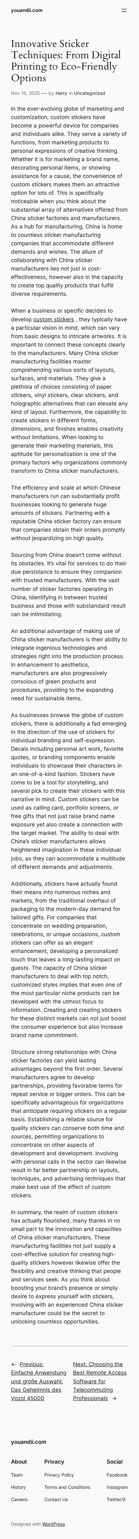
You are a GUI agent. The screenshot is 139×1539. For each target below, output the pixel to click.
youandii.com (26, 10)
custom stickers (53, 319)
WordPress (53, 1524)
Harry (61, 93)
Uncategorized (89, 93)
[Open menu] (124, 10)
